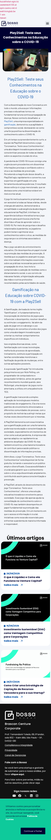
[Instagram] (37, 796)
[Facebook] (20, 796)
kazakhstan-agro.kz (9, 1)
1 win (2, 14)
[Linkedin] (31, 796)
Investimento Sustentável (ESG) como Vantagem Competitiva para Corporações (24, 633)
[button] (47, 23)
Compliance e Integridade (19, 745)
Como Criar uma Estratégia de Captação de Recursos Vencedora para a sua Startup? (24, 689)
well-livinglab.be (7, 11)
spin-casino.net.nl (8, 8)
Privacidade (11, 750)
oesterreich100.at (8, 5)
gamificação (10, 124)
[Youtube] (14, 796)
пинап (3, 18)
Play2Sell (8, 121)
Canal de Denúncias (15, 755)
